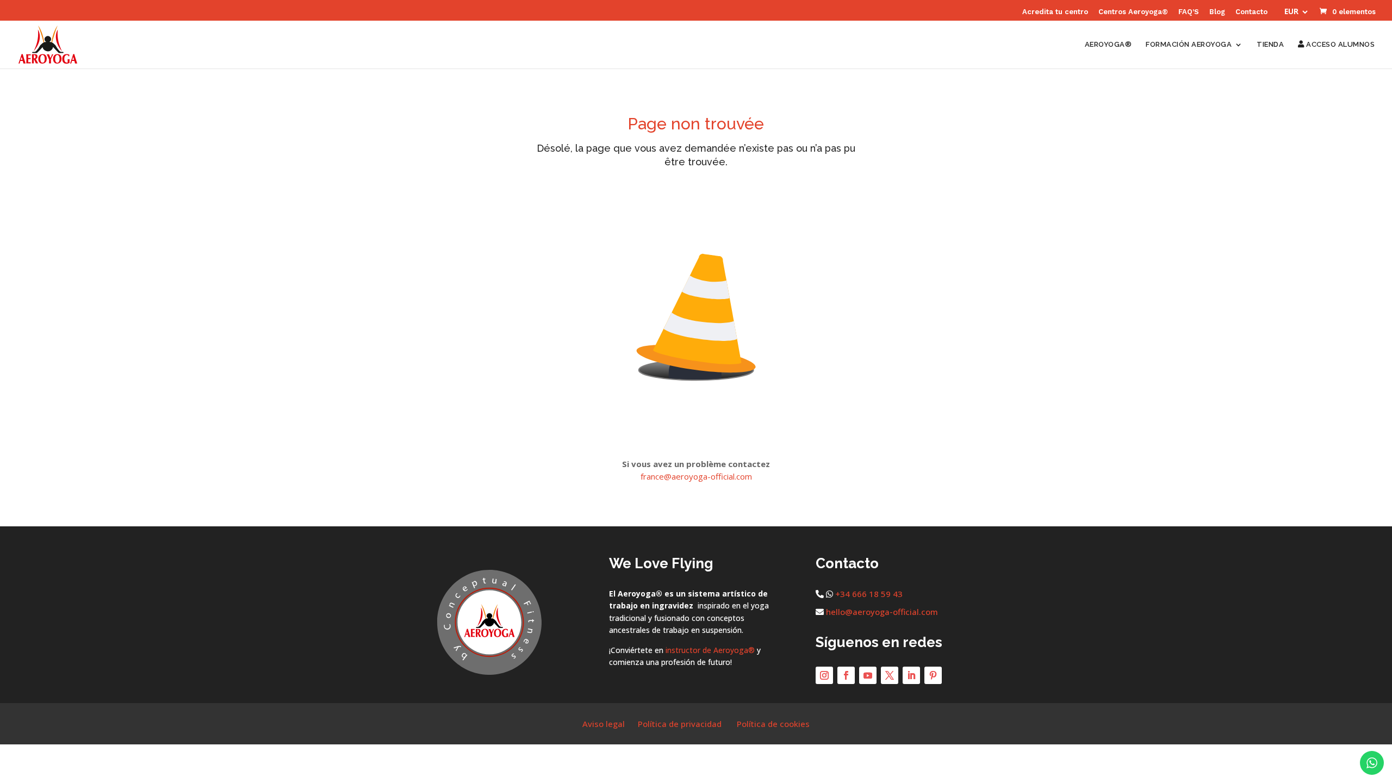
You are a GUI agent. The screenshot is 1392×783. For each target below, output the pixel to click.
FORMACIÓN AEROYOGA (1189, 44)
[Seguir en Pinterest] (933, 675)
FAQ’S (1188, 12)
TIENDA (1270, 44)
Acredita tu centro (1055, 12)
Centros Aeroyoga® (1133, 12)
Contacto (1251, 12)
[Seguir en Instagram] (824, 675)
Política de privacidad (680, 723)
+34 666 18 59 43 (869, 593)
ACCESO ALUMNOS (1339, 44)
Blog (1217, 12)
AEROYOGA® (1108, 44)
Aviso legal (603, 723)
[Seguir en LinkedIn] (911, 675)
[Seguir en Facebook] (846, 675)
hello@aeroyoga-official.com (882, 611)
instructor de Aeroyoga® (710, 650)
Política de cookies (773, 723)
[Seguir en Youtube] (868, 675)
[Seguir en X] (889, 675)
